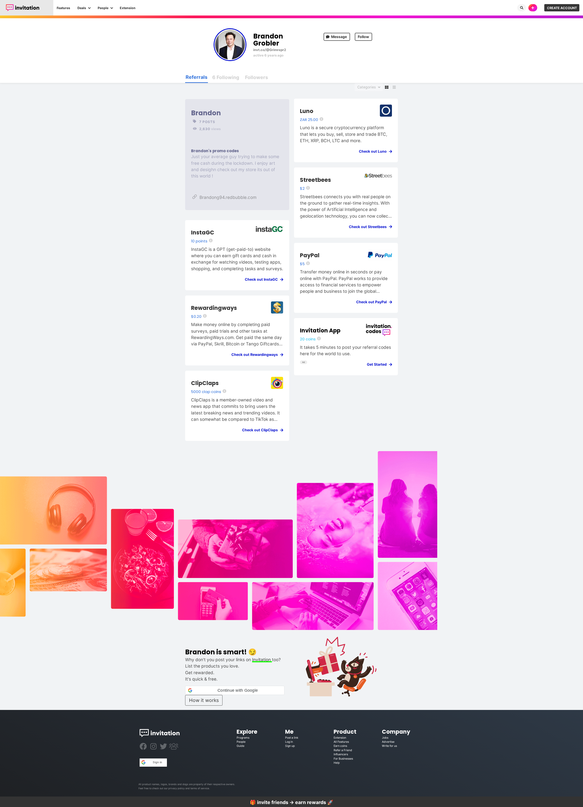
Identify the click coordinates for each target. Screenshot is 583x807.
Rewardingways (214, 308)
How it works (204, 700)
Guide (240, 746)
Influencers (341, 754)
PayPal (310, 255)
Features (63, 8)
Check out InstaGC (263, 279)
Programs (243, 737)
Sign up (290, 746)
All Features (341, 741)
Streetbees (315, 180)
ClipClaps (205, 383)
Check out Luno (374, 151)
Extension (128, 8)
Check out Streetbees (369, 227)
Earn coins (340, 746)
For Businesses (343, 758)
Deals (81, 8)
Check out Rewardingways (256, 354)
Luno (306, 111)
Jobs (385, 737)
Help (337, 762)
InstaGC (202, 232)
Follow (363, 37)
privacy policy (176, 788)
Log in (289, 741)
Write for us (389, 746)
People (103, 8)
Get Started (378, 364)
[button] (234, 690)
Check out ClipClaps (261, 430)
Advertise (388, 741)
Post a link (291, 737)
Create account (562, 8)
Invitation (262, 659)
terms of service (199, 788)
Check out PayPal (372, 302)
